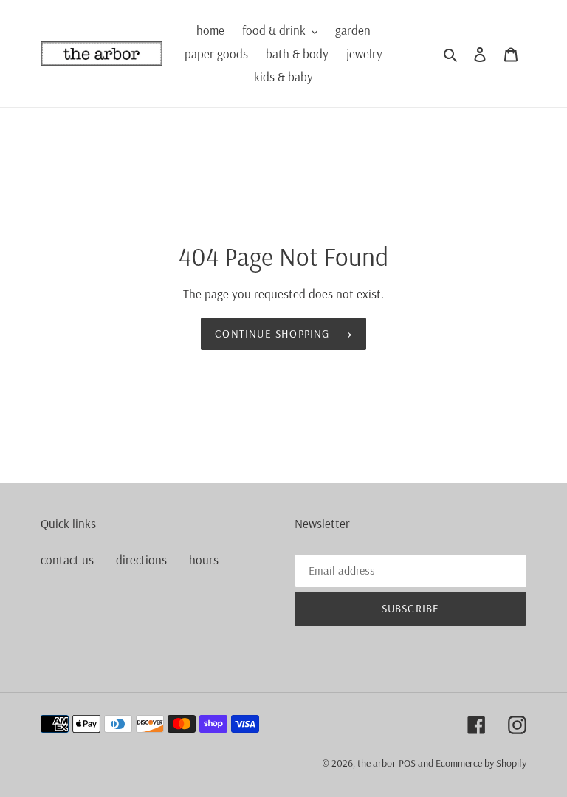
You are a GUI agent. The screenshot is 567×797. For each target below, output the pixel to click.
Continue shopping (272, 333)
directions (141, 559)
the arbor (376, 763)
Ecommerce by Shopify (481, 763)
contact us (67, 559)
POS (407, 763)
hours (204, 559)
